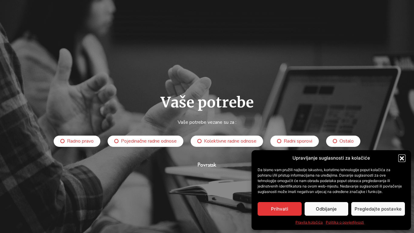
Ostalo (346, 141)
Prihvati (279, 209)
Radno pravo (80, 141)
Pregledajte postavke (378, 209)
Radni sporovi (298, 141)
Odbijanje (326, 209)
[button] (402, 158)
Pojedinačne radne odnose (149, 141)
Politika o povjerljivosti (345, 222)
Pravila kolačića (309, 222)
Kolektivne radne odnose (230, 141)
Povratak (207, 164)
